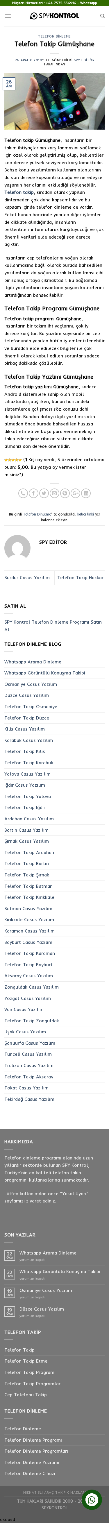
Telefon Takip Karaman (29, 953)
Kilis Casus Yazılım (24, 729)
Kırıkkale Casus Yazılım (29, 919)
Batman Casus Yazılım (28, 908)
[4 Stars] (16, 460)
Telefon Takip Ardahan (29, 852)
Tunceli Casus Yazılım (28, 1054)
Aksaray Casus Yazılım (28, 975)
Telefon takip (19, 192)
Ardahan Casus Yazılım (29, 819)
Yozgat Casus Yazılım (27, 998)
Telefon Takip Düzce (26, 718)
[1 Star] (6, 460)
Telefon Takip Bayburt (28, 964)
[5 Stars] (20, 460)
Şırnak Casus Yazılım (26, 841)
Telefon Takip (19, 1350)
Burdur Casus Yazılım (27, 577)
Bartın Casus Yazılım (26, 830)
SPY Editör (84, 60)
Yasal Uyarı (74, 1193)
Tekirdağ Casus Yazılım (29, 1099)
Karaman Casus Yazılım (29, 931)
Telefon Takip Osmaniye (30, 706)
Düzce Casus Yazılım (26, 695)
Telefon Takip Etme (25, 1361)
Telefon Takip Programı (30, 1372)
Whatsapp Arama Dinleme (32, 662)
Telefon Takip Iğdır (24, 807)
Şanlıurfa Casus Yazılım (29, 1043)
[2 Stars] (9, 460)
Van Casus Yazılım (24, 1009)
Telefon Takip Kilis (24, 751)
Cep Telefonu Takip (25, 1394)
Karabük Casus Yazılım (28, 740)
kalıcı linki (85, 514)
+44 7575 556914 (61, 3)
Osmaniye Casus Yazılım (30, 684)
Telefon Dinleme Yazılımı (31, 1462)
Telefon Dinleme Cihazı (29, 1473)
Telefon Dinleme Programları (36, 1451)
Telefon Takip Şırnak (26, 875)
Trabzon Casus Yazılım (28, 1065)
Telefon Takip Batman (28, 886)
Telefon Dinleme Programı (33, 1440)
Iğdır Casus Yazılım (24, 785)
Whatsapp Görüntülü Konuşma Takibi (44, 673)
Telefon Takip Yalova (27, 796)
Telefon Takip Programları (33, 1383)
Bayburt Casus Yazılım (28, 942)
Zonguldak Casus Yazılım (31, 987)
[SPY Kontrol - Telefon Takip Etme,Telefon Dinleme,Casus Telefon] (54, 15)
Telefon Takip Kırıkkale (29, 897)
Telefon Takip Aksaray (28, 1077)
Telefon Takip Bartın (26, 863)
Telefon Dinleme (54, 36)
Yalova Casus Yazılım (27, 774)
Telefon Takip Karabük (28, 762)
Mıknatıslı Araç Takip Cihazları (54, 1492)
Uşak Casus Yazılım (25, 1032)
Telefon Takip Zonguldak (31, 1020)
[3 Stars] (13, 460)
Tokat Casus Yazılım (26, 1088)
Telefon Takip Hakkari (81, 577)
